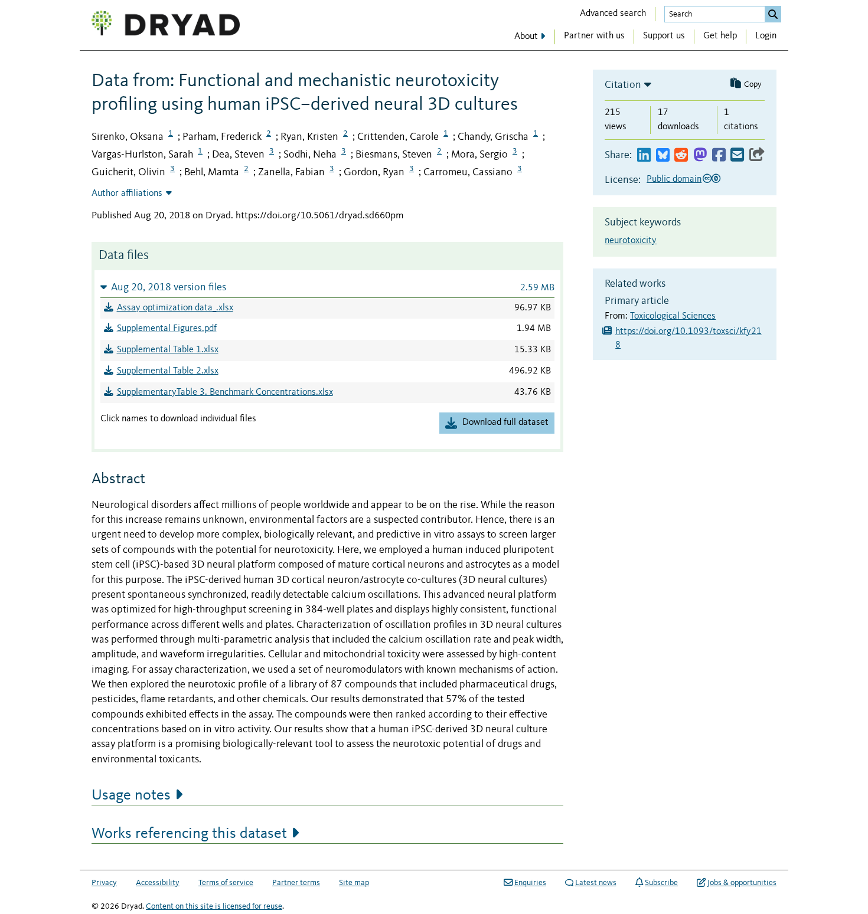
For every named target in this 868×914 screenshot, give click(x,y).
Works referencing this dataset (189, 833)
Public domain (674, 179)
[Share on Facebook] (719, 155)
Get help (720, 36)
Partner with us (594, 36)
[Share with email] (737, 155)
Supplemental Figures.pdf (167, 328)
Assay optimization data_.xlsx (175, 308)
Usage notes (131, 795)
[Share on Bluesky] (663, 155)
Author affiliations (127, 193)
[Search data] (773, 14)
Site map (354, 883)
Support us (664, 36)
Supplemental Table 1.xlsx (167, 350)
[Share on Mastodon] (700, 155)
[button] (327, 287)
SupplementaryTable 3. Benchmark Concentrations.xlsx (225, 392)
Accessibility (158, 883)
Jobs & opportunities (741, 883)
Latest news (595, 883)
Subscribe (661, 883)
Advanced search (613, 13)
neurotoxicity (631, 240)
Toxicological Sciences (673, 316)
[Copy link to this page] (757, 155)
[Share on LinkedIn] (644, 155)
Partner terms (296, 883)
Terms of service (225, 883)
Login (765, 36)
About (526, 36)
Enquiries (530, 883)
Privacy (104, 883)
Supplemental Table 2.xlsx (167, 371)
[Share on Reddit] (681, 155)
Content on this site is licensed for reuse (214, 906)
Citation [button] (623, 85)
